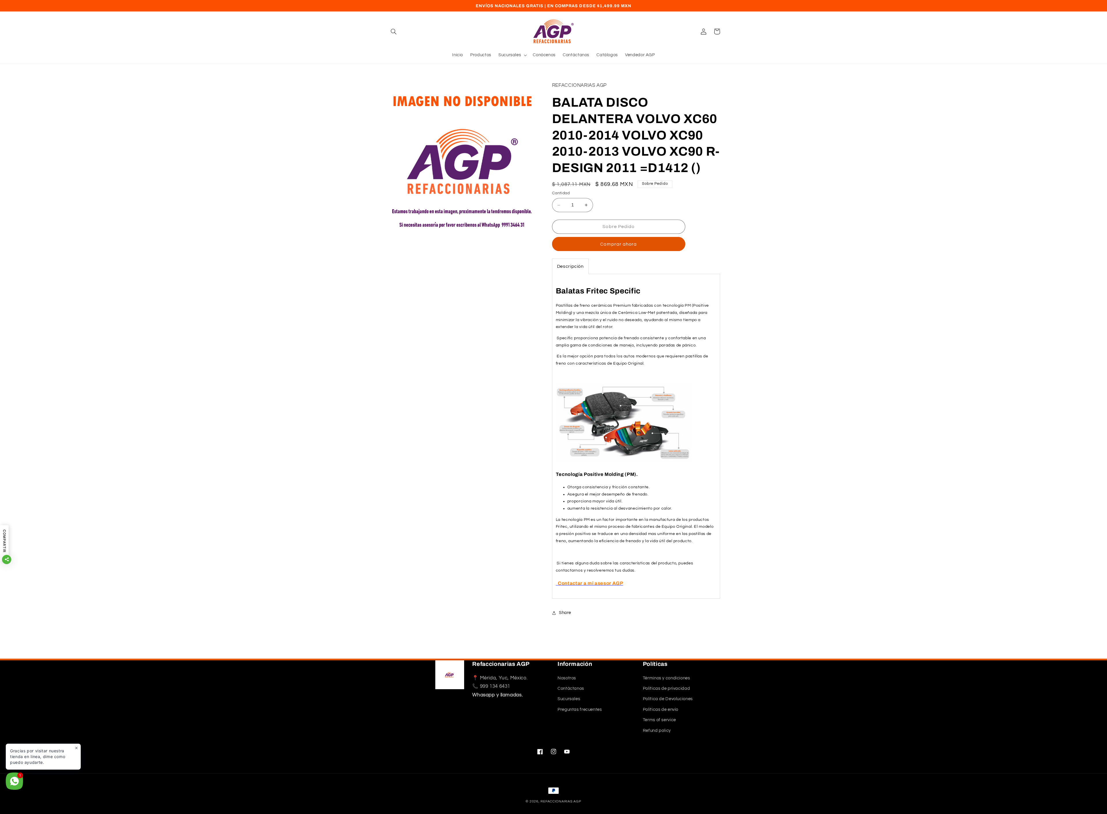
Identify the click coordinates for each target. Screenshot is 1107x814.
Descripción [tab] (570, 266)
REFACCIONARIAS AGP (561, 801)
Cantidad (561, 193)
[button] (393, 31)
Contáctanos (571, 688)
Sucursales (569, 699)
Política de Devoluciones (668, 699)
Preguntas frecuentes (580, 709)
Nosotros (567, 678)
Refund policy (657, 730)
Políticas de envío (660, 709)
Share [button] (565, 612)
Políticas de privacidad (666, 688)
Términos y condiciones (666, 678)
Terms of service (659, 720)
